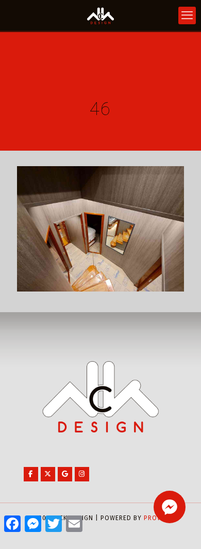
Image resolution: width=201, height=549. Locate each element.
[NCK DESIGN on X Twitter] (48, 474)
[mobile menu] (187, 15)
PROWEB (157, 518)
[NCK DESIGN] (100, 15)
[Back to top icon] (180, 528)
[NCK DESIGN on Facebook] (31, 474)
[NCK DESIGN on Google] (65, 474)
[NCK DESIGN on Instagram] (82, 474)
